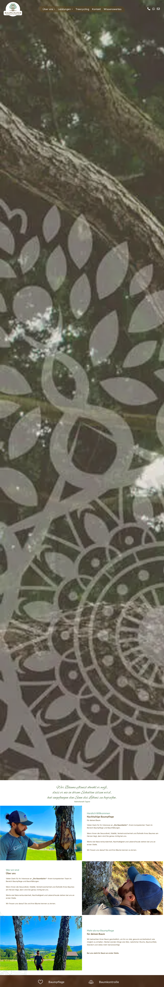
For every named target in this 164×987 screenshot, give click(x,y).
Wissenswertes (112, 9)
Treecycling (82, 9)
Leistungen (64, 9)
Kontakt (96, 9)
